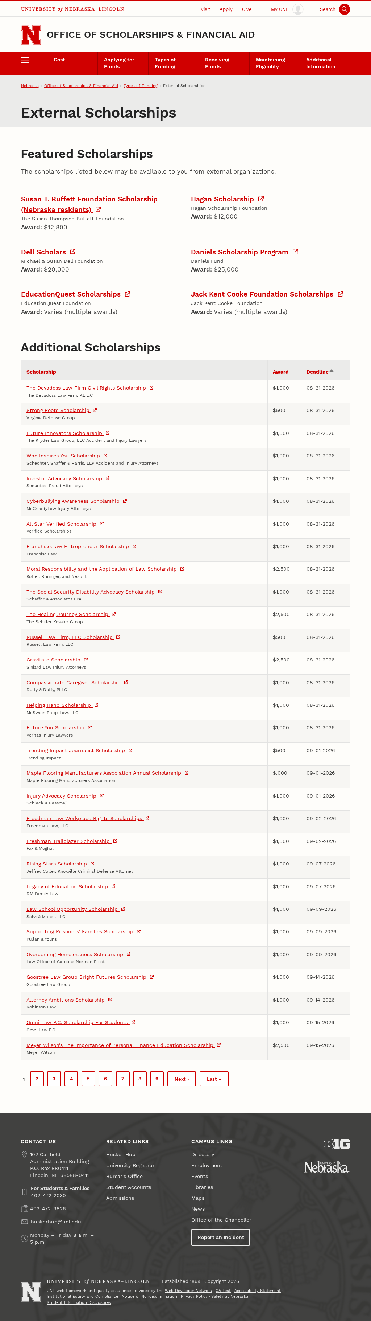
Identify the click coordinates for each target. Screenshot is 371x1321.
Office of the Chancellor (221, 1220)
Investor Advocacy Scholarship (65, 479)
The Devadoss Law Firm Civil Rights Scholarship (87, 388)
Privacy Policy (194, 1296)
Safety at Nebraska (229, 1296)
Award (281, 372)
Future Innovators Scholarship (65, 433)
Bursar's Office (124, 1176)
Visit (205, 9)
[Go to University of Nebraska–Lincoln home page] (31, 35)
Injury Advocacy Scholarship (62, 796)
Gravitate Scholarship (54, 660)
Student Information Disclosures (79, 1302)
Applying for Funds (119, 63)
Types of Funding (165, 63)
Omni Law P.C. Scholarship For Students (78, 1022)
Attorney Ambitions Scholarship (66, 1000)
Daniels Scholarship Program (241, 252)
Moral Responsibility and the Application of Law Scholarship (102, 569)
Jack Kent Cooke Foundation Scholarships (263, 294)
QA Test (223, 1290)
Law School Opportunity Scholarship (73, 909)
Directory (202, 1154)
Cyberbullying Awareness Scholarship (73, 501)
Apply (226, 9)
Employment (206, 1165)
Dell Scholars (44, 252)
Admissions (120, 1198)
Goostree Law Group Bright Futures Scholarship (87, 977)
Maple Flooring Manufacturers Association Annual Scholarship (104, 773)
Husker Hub (121, 1154)
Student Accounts (128, 1187)
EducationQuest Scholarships (72, 294)
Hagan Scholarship (223, 199)
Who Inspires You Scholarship (64, 456)
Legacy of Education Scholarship (68, 887)
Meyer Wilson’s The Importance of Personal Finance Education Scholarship (120, 1045)
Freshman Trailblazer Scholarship (69, 841)
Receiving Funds (217, 63)
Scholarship (41, 372)
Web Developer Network (188, 1290)
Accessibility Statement (257, 1290)
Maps (197, 1198)
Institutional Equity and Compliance (82, 1296)
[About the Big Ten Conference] (337, 1144)
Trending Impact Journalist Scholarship (76, 750)
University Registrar (130, 1165)
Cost (59, 60)
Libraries (202, 1187)
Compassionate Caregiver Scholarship (74, 683)
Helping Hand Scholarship (59, 705)
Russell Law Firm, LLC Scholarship (70, 637)
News (198, 1209)
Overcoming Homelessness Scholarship (75, 954)
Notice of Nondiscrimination (149, 1296)
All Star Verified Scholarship (62, 524)
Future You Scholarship (56, 728)
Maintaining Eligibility (270, 63)
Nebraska (30, 85)
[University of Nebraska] (327, 1167)
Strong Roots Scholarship (58, 410)
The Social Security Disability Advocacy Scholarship (91, 592)
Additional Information (320, 63)
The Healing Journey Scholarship (68, 614)
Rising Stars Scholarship (57, 864)
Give (247, 9)
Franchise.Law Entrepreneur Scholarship (78, 546)
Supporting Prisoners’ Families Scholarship (80, 932)
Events (199, 1176)
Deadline (320, 372)
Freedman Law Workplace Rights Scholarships (85, 818)
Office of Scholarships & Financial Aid (151, 34)
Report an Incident (220, 1237)
